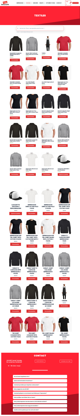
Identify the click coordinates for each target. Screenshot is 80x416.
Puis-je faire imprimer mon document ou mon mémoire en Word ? (30, 401)
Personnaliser (14, 60)
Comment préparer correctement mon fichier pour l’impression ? (30, 393)
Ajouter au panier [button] (63, 174)
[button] (23, 3)
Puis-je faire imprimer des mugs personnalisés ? (26, 405)
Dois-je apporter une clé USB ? (21, 389)
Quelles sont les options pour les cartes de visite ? (26, 410)
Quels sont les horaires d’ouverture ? (23, 380)
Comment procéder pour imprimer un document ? (26, 385)
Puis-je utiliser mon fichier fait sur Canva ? (24, 397)
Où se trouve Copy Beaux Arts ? (22, 376)
